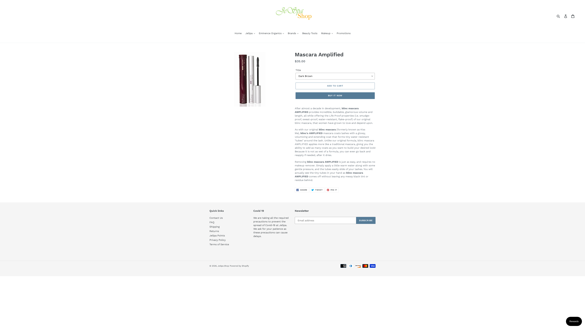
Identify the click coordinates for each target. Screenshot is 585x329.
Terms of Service (219, 244)
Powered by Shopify (239, 266)
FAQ (211, 222)
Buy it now (335, 95)
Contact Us (216, 217)
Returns (214, 231)
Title (298, 70)
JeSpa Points (217, 235)
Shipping (214, 226)
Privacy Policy (217, 240)
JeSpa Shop (223, 266)
